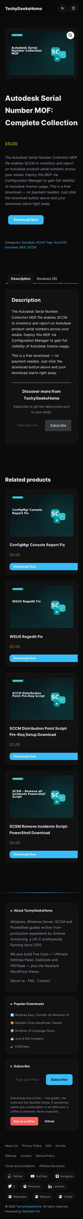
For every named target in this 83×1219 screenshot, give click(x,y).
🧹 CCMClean (20, 1046)
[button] (70, 35)
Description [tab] (20, 278)
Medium (42, 1198)
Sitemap (10, 1155)
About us (17, 981)
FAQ (31, 981)
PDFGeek (17, 966)
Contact (43, 981)
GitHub (49, 1121)
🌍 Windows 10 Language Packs (32, 1030)
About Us (11, 1145)
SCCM (40, 242)
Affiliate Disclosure (52, 1166)
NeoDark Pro (31, 1211)
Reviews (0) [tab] (47, 278)
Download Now (26, 220)
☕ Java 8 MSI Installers (26, 1038)
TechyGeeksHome (23, 8)
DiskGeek (43, 960)
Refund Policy (45, 1155)
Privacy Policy (32, 1145)
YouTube (38, 1177)
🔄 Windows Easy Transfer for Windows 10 (39, 1015)
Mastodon (17, 1198)
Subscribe (58, 425)
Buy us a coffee (24, 1121)
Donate (61, 1145)
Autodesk (28, 242)
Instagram (64, 1177)
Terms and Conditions (20, 1166)
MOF (23, 247)
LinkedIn (56, 1187)
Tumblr (65, 1198)
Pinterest (31, 1187)
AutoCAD (60, 242)
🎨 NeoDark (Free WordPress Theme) (36, 1023)
